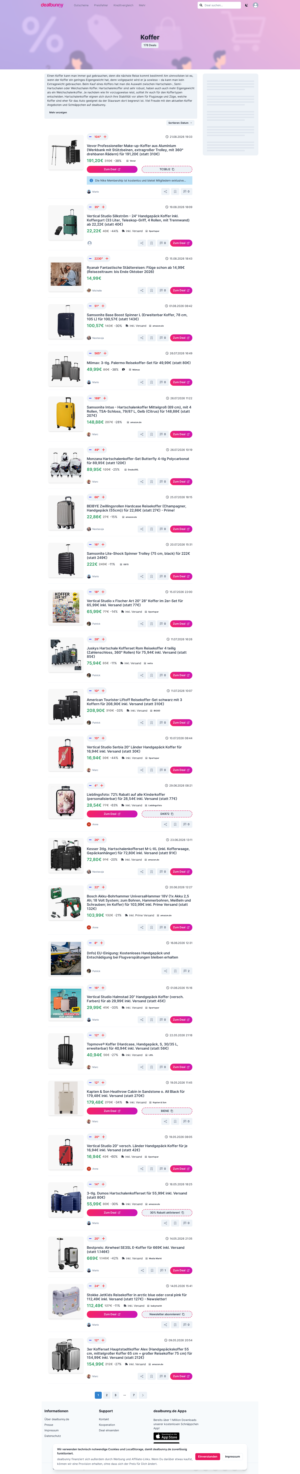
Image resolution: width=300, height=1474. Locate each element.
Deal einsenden (109, 1430)
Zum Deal (110, 169)
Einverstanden (207, 1456)
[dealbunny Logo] (53, 5)
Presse (48, 1424)
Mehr (142, 5)
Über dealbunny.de (56, 1419)
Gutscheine (81, 5)
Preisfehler (101, 5)
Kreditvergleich (123, 5)
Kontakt (104, 1419)
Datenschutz (52, 1436)
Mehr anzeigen (58, 112)
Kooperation (107, 1424)
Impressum (232, 1456)
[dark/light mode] (246, 5)
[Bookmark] (175, 191)
